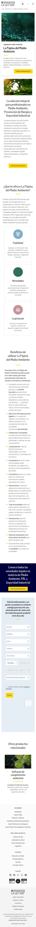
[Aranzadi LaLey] (18, 892)
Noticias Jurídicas (18, 818)
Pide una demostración (23, 71)
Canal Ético (18, 903)
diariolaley (18, 812)
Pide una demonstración (18, 589)
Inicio (3, 9)
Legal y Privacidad (18, 897)
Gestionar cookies (18, 900)
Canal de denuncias (18, 843)
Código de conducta (18, 906)
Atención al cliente (18, 856)
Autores (18, 862)
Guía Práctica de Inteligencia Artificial (18, 827)
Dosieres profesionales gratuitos (18, 821)
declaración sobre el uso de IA (18, 920)
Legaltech (18, 846)
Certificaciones (18, 909)
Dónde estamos (18, 859)
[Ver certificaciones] (18, 883)
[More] (28, 4)
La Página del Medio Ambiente (20, 9)
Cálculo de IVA (18, 837)
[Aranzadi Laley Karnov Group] (8, 4)
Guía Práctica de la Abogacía (18, 824)
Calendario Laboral (18, 840)
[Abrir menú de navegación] (33, 4)
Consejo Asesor (18, 865)
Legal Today (18, 815)
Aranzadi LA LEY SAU (18, 923)
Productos (8, 9)
